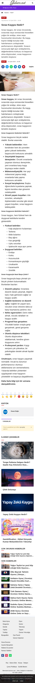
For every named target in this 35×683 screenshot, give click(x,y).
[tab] (6, 421)
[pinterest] (23, 66)
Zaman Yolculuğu (24, 632)
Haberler (6, 12)
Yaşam (21, 629)
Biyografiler (5, 635)
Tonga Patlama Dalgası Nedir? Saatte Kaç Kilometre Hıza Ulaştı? (16, 463)
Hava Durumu (5, 642)
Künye (20, 663)
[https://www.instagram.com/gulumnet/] (6, 655)
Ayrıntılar (15, 681)
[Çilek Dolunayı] (17, 478)
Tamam (21, 681)
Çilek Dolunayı (9, 490)
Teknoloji (22, 627)
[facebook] (3, 66)
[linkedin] (19, 66)
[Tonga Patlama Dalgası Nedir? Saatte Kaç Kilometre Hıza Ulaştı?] (17, 450)
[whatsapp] (11, 66)
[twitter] (7, 66)
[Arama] (32, 3)
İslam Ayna (6, 621)
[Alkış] (7, 393)
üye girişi (22, 427)
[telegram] (15, 66)
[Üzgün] (31, 393)
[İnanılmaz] (27, 393)
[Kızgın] (19, 393)
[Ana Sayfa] (2, 13)
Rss (7, 663)
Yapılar (5, 629)
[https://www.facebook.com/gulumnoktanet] (2, 655)
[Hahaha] (23, 393)
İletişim (26, 663)
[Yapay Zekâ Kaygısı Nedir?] (17, 502)
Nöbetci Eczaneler (7, 648)
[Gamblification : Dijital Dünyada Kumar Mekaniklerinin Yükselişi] (17, 527)
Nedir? (12, 12)
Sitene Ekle (13, 663)
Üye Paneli (16, 635)
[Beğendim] (2, 393)
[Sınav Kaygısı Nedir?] (17, 81)
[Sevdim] (11, 393)
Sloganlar (6, 624)
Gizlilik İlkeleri (22, 666)
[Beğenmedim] (15, 393)
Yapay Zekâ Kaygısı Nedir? (15, 514)
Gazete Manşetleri (7, 645)
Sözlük (5, 627)
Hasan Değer (15, 411)
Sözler (21, 624)
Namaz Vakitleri (6, 650)
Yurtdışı (5, 632)
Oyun (20, 621)
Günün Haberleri (18, 638)
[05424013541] (10, 655)
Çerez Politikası (12, 666)
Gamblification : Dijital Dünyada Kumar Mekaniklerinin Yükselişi (17, 540)
